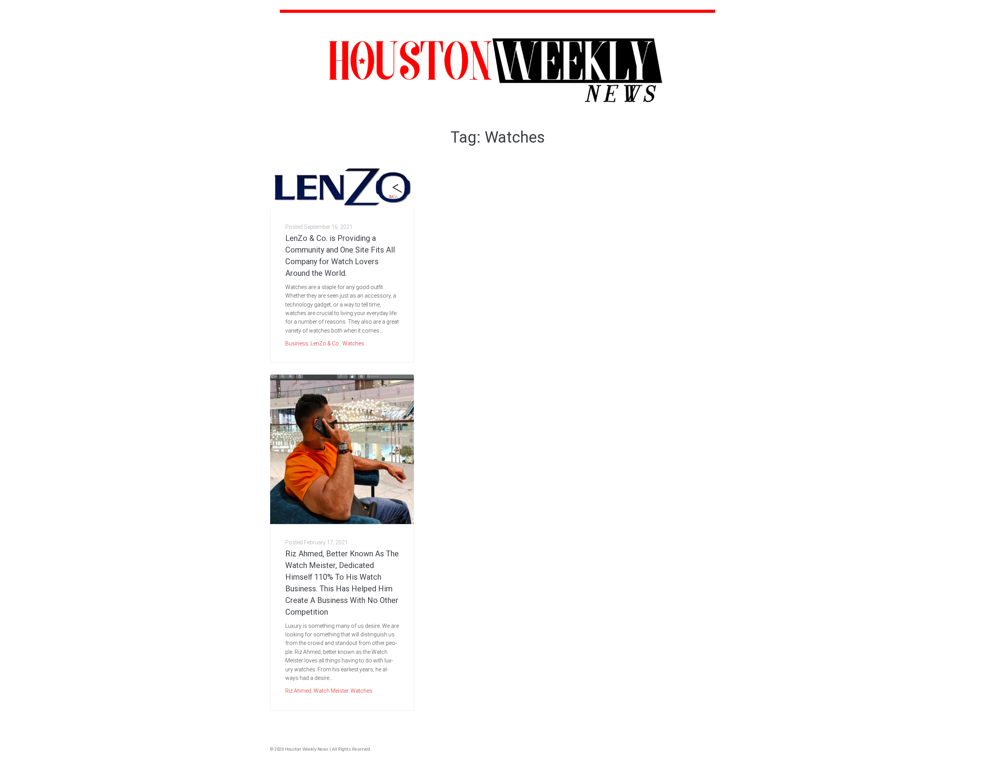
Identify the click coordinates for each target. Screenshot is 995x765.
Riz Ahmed (298, 691)
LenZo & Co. (325, 343)
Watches (353, 343)
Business (296, 343)
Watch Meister (331, 691)
